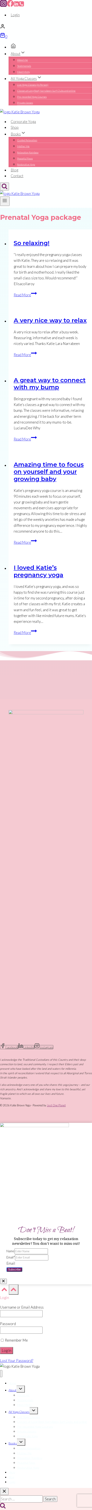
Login (15, 15)
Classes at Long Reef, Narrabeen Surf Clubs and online (46, 90)
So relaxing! (31, 243)
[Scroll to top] (4, 1290)
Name (10, 1251)
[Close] (3, 1281)
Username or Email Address (22, 1307)
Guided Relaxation (27, 140)
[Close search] (4, 1491)
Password (8, 1323)
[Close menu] (1, 1373)
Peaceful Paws (25, 158)
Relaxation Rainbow (28, 152)
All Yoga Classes (19, 1412)
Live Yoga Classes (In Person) (32, 84)
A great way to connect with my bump (50, 383)
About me (22, 59)
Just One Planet (56, 1105)
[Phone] (21, 5)
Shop (15, 127)
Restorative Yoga (26, 164)
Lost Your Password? (16, 1360)
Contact (17, 176)
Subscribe (14, 1269)
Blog (14, 170)
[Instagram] (3, 5)
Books (13, 1443)
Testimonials (24, 65)
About (12, 1390)
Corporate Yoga (23, 121)
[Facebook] (10, 5)
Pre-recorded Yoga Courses (32, 96)
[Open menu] (5, 201)
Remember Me (16, 1340)
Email (10, 1257)
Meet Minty (23, 71)
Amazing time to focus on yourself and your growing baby (49, 471)
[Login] (46, 27)
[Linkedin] (16, 5)
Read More (25, 295)
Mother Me (23, 146)
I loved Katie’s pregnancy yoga (38, 571)
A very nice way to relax (50, 320)
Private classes (25, 102)
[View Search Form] (4, 186)
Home (12, 1383)
